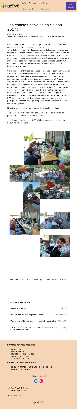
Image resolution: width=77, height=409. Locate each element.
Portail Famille (71, 6)
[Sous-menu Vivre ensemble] (36, 9)
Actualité (10, 36)
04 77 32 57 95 (14, 395)
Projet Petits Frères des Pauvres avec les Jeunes (28, 36)
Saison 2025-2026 (18, 308)
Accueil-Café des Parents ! (57, 280)
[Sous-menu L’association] (52, 9)
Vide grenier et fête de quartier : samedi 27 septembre (33, 321)
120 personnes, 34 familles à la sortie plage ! (26, 280)
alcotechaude (17, 34)
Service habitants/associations (54, 36)
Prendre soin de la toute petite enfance (26, 315)
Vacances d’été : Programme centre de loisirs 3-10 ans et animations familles (33, 328)
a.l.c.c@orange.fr (39, 376)
